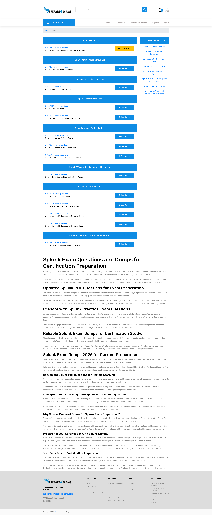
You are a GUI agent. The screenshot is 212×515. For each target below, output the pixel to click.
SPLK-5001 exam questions (56, 213)
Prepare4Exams (60, 512)
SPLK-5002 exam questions (56, 223)
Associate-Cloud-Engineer (160, 493)
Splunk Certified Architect (154, 47)
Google (131, 489)
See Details (125, 68)
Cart (167, 8)
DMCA (88, 495)
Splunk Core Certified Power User (154, 60)
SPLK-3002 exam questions (56, 174)
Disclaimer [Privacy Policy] (94, 492)
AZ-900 (153, 496)
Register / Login (91, 486)
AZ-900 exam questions (116, 486)
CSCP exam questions (115, 483)
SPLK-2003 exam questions (56, 243)
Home (107, 23)
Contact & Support (138, 23)
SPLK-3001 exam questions (56, 155)
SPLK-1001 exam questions (56, 106)
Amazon (132, 483)
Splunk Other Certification (154, 86)
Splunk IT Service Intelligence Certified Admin (154, 80)
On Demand (125, 48)
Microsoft (132, 492)
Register (155, 23)
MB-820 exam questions (116, 492)
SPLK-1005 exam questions (56, 194)
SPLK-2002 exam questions (56, 145)
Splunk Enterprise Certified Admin (154, 72)
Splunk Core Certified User (154, 66)
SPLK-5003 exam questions (56, 48)
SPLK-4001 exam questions (56, 204)
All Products (119, 23)
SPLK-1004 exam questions (56, 116)
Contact (89, 489)
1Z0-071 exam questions (116, 489)
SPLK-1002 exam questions (56, 87)
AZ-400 (153, 499)
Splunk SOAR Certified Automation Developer (154, 92)
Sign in (166, 23)
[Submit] (144, 9)
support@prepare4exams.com (58, 494)
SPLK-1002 (154, 502)
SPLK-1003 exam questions (56, 135)
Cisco (131, 486)
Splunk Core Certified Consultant (154, 52)
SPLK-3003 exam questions (56, 67)
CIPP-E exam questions (116, 500)
